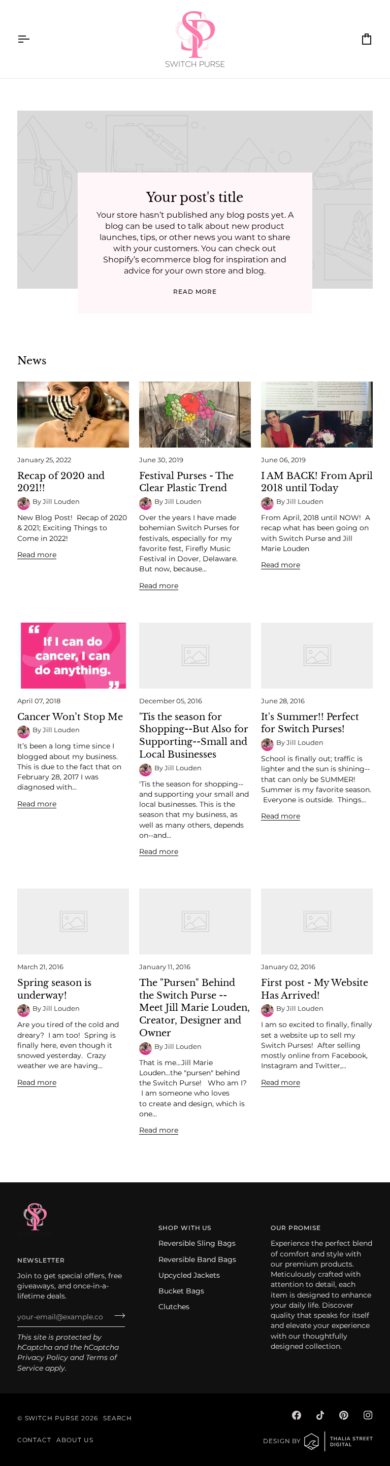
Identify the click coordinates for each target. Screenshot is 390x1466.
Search (118, 1418)
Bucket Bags (181, 1291)
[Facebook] (296, 1415)
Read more (195, 291)
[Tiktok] (320, 1415)
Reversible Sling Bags (197, 1243)
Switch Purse (52, 1418)
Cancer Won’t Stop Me (70, 717)
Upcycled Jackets (189, 1275)
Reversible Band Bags (197, 1259)
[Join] (116, 1316)
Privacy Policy (42, 1357)
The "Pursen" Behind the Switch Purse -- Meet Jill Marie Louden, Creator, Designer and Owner (194, 1008)
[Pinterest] (343, 1415)
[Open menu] (32, 39)
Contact (34, 1440)
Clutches (173, 1307)
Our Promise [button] (296, 1228)
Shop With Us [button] (184, 1228)
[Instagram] (368, 1415)
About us (74, 1440)
